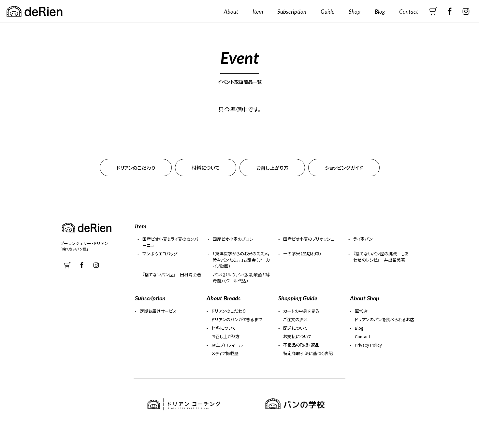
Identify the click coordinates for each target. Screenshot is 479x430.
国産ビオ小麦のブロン (233, 239)
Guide (327, 11)
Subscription (291, 11)
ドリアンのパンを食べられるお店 (384, 319)
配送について (295, 328)
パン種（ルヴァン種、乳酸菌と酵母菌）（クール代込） (241, 277)
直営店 (361, 311)
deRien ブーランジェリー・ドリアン (34, 11)
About (231, 11)
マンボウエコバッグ (159, 254)
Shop (354, 11)
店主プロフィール (227, 345)
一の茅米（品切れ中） (302, 254)
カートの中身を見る (301, 311)
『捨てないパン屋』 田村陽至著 (171, 274)
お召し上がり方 (272, 167)
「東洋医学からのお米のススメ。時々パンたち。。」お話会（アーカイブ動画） (241, 260)
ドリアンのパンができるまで (236, 319)
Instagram (466, 11)
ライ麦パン (363, 239)
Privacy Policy (368, 345)
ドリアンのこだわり (135, 167)
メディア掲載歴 (225, 353)
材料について (206, 167)
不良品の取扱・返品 (301, 345)
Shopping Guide (297, 298)
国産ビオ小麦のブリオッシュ (308, 239)
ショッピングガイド (344, 167)
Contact (408, 11)
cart (433, 11)
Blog (380, 11)
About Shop (364, 298)
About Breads (223, 298)
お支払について (297, 336)
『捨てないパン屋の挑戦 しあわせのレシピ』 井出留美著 (381, 257)
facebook (450, 11)
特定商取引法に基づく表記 (308, 353)
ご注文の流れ (295, 319)
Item (258, 11)
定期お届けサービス (158, 311)
